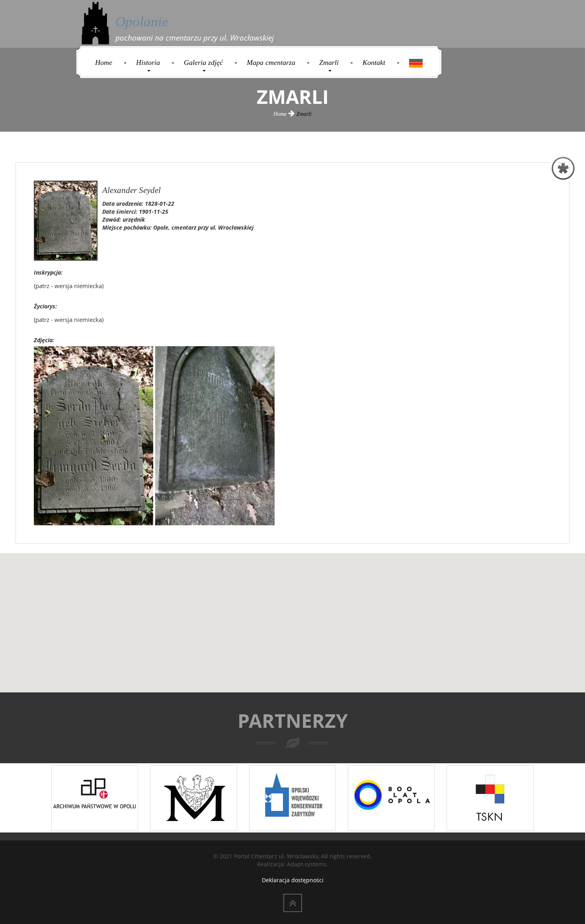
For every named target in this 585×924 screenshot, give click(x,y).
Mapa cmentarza (271, 62)
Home (103, 62)
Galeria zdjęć (203, 62)
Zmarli (329, 62)
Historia (148, 62)
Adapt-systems (306, 864)
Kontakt (374, 62)
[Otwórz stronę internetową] (95, 797)
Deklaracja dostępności (293, 880)
